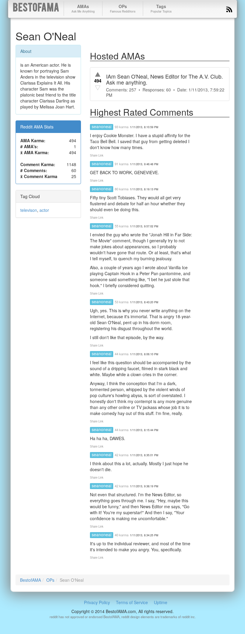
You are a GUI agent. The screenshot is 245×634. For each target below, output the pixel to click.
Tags (161, 8)
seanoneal (101, 126)
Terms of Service (132, 602)
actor (44, 210)
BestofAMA (36, 8)
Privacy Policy (97, 602)
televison (28, 210)
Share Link (96, 155)
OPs (122, 8)
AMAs (83, 8)
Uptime (160, 602)
